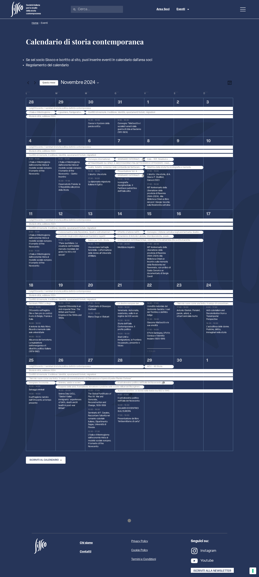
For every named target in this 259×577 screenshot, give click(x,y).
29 (60, 102)
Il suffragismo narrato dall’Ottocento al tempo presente (40, 400)
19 (60, 285)
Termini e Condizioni (143, 559)
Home (35, 23)
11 (30, 214)
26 (60, 360)
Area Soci (162, 9)
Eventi (181, 9)
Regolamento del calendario (47, 65)
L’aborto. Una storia (97, 174)
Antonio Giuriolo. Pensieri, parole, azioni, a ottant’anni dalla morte (188, 313)
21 (120, 285)
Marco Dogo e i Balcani (98, 317)
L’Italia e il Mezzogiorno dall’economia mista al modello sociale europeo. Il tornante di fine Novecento (40, 168)
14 (120, 214)
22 (149, 285)
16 (179, 214)
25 (31, 360)
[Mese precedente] (28, 83)
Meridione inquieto (126, 247)
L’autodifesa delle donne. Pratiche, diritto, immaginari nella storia (217, 330)
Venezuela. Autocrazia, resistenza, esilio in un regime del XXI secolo (128, 313)
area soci (145, 60)
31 (120, 102)
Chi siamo (86, 543)
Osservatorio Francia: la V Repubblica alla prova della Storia (69, 187)
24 (208, 285)
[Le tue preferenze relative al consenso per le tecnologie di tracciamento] (252, 570)
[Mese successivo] (35, 83)
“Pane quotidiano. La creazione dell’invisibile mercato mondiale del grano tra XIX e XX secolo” (68, 249)
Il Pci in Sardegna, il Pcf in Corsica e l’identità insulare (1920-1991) (158, 336)
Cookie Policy (139, 550)
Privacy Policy (139, 541)
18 (31, 285)
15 (149, 214)
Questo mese (48, 83)
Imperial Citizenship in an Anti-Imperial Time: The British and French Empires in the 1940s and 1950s (70, 312)
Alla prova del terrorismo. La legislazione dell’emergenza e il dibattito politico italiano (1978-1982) (40, 346)
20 (90, 285)
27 (90, 360)
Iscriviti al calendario (44, 460)
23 (179, 285)
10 (208, 141)
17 (208, 214)
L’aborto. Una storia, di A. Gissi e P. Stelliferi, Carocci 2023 (159, 177)
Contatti (85, 551)
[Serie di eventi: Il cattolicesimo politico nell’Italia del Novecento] (131, 395)
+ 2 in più (151, 351)
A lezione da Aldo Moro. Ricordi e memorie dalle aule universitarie (40, 330)
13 (90, 214)
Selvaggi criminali (36, 390)
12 (60, 214)
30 (90, 102)
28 (31, 102)
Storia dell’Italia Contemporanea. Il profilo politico (126, 327)
